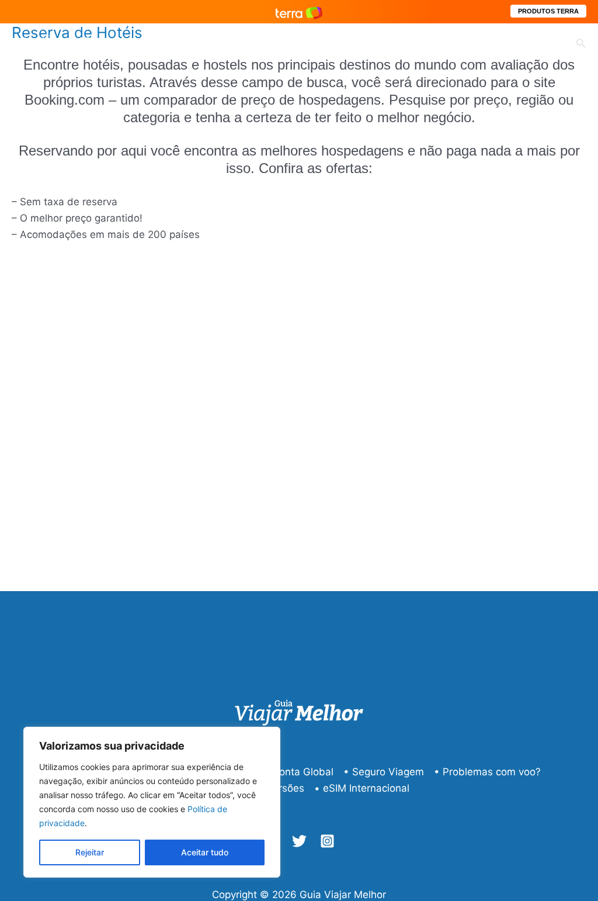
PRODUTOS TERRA (548, 11)
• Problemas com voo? (487, 772)
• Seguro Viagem (383, 772)
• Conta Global (298, 772)
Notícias (234, 44)
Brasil (353, 44)
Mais (531, 44)
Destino (290, 44)
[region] (151, 802)
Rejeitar (89, 852)
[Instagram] (327, 841)
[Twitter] (299, 841)
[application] (314, 43)
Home (181, 44)
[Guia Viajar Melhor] (61, 43)
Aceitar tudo (204, 852)
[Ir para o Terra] (299, 11)
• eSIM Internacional (361, 788)
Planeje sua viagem (442, 44)
